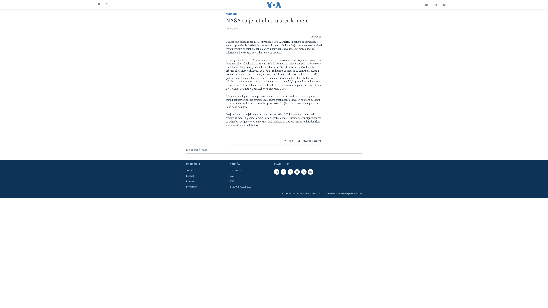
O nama (190, 171)
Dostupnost (191, 187)
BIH (232, 181)
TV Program (236, 171)
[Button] (316, 37)
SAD (232, 176)
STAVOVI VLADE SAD (240, 187)
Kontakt (190, 176)
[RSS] (304, 172)
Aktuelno (232, 14)
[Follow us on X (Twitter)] (283, 172)
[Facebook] (444, 5)
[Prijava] (310, 172)
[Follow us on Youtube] (297, 172)
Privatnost (191, 181)
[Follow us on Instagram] (290, 172)
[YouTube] (426, 5)
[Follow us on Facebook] (276, 172)
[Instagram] (435, 5)
